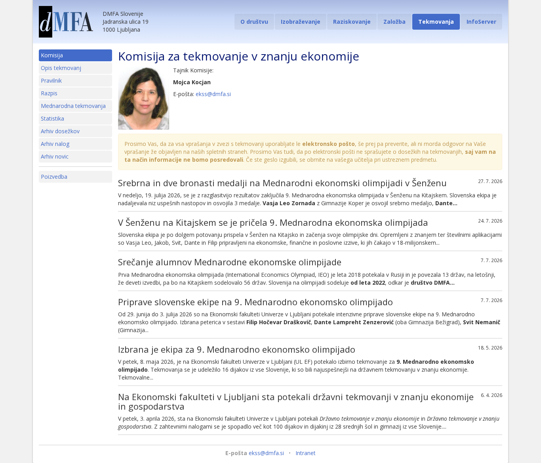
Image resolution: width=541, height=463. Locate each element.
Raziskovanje (352, 21)
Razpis (49, 93)
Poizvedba (54, 176)
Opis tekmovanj (61, 68)
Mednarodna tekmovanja (73, 106)
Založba (394, 21)
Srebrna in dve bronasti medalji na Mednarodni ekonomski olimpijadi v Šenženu (282, 183)
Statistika (52, 118)
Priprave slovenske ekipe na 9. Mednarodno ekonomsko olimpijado (255, 302)
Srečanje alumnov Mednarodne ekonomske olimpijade (229, 262)
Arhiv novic (55, 156)
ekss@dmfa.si (213, 94)
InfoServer (481, 21)
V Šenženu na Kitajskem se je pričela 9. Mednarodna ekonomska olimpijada (273, 222)
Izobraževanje (300, 21)
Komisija (52, 55)
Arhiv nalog (55, 143)
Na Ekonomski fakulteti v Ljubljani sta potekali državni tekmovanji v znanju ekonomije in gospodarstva (296, 401)
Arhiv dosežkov (60, 131)
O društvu (254, 21)
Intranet (305, 453)
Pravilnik (51, 80)
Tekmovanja (436, 21)
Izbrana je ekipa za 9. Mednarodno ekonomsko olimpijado (236, 349)
